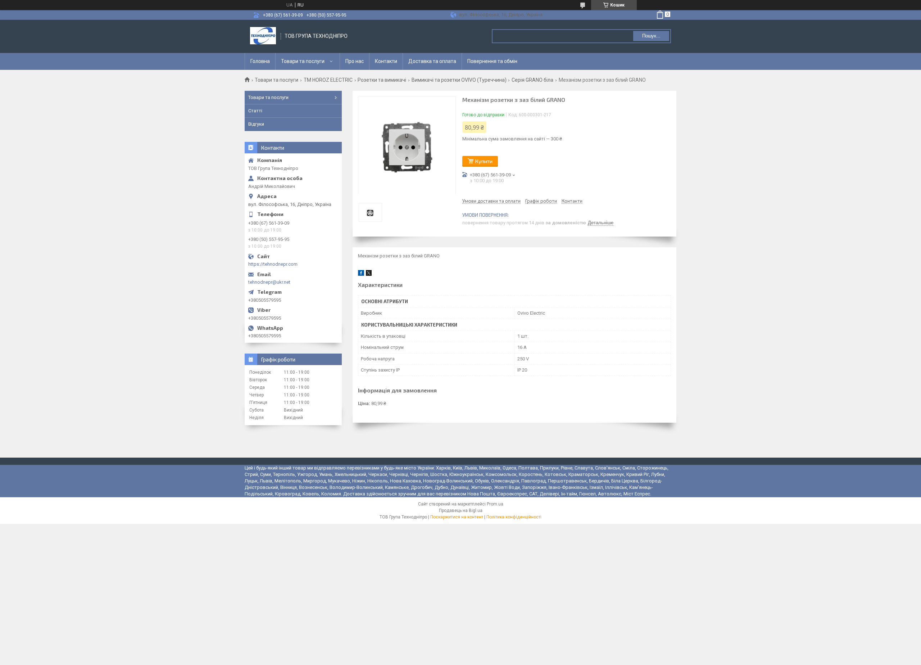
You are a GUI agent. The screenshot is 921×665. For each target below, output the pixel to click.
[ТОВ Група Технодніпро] (263, 36)
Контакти (386, 61)
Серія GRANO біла (532, 80)
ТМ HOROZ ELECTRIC (328, 80)
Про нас (354, 61)
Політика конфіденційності (513, 517)
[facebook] (361, 274)
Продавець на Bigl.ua (460, 510)
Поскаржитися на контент (456, 517)
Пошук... (651, 36)
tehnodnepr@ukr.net (269, 282)
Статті (255, 110)
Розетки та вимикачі (382, 80)
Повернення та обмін (492, 61)
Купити (484, 161)
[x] (369, 274)
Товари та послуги (303, 61)
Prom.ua (495, 504)
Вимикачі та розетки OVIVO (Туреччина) (459, 80)
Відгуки (256, 124)
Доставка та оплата (432, 61)
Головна (260, 61)
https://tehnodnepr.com (273, 264)
